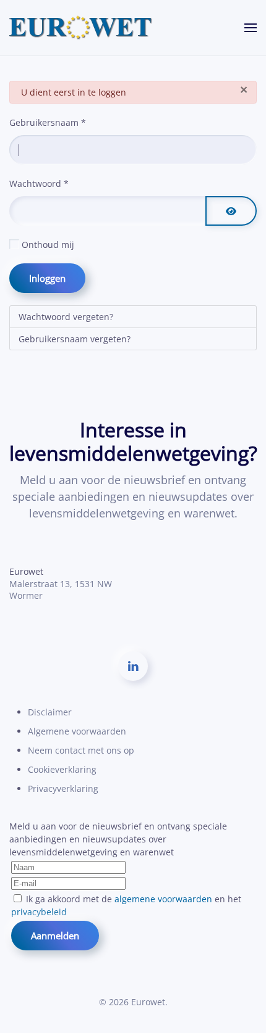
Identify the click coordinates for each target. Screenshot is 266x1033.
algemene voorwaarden (163, 899)
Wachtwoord (39, 183)
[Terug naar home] (81, 28)
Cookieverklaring (62, 769)
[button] (250, 28)
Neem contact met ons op (81, 750)
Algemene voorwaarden (77, 731)
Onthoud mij (48, 244)
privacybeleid (39, 912)
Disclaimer (50, 712)
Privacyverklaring (63, 788)
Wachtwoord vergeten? (66, 317)
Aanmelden (55, 935)
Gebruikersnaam (47, 122)
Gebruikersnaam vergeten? (75, 339)
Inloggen (47, 278)
